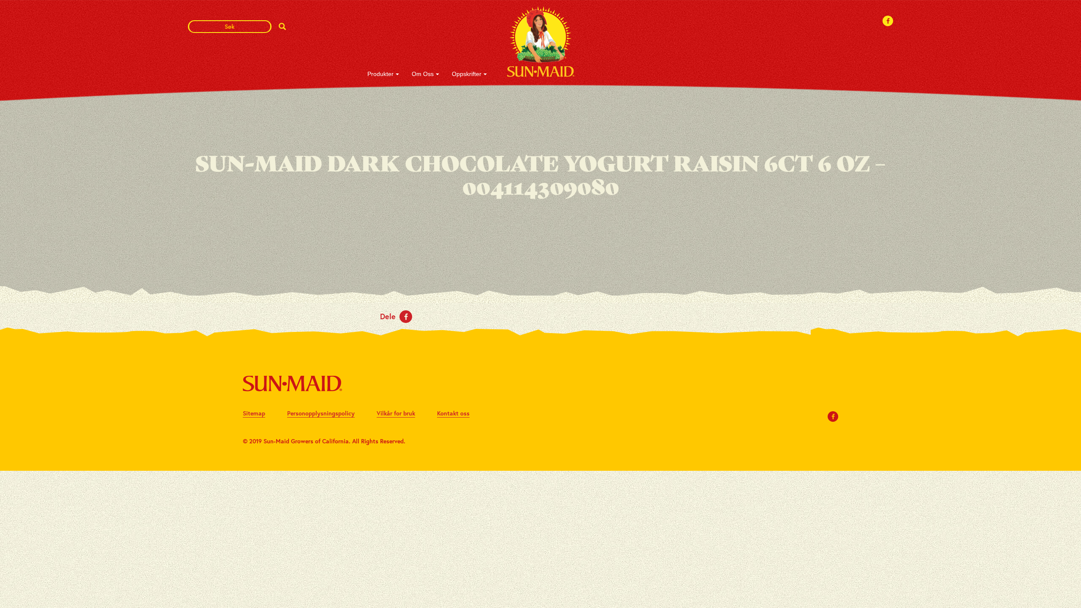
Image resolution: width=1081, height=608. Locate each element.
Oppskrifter (466, 74)
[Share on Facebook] (405, 316)
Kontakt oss (453, 413)
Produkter (380, 74)
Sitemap (254, 413)
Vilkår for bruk (396, 413)
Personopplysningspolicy (321, 413)
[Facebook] (888, 21)
